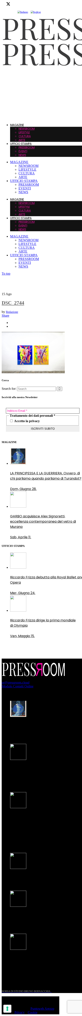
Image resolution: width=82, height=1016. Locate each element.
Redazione (12, 312)
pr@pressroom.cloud (15, 682)
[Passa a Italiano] (22, 12)
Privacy (20, 1012)
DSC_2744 (13, 303)
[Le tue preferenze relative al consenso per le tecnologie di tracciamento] (7, 1009)
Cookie (32, 1012)
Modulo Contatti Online (17, 686)
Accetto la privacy (26, 421)
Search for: (9, 388)
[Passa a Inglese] (36, 12)
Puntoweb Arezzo (42, 1008)
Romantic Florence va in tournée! (37, 877)
